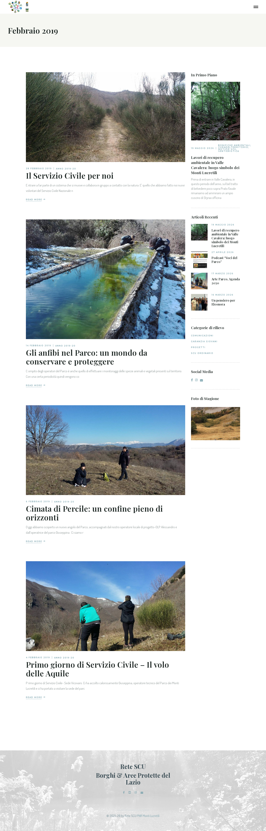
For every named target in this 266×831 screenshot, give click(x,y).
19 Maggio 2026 (202, 148)
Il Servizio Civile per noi (70, 175)
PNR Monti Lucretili (148, 816)
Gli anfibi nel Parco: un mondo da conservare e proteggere (86, 356)
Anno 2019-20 (66, 168)
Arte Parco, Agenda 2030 (225, 281)
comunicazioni (202, 335)
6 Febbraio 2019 (38, 501)
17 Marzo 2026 (222, 273)
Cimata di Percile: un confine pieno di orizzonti (94, 512)
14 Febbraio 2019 (38, 345)
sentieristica (228, 151)
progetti (198, 347)
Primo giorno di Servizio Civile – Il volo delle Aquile (97, 668)
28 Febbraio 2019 (39, 168)
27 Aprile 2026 (222, 252)
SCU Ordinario (202, 353)
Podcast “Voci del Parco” (224, 260)
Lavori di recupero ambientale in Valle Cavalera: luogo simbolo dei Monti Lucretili (215, 165)
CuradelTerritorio (233, 147)
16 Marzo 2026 (222, 295)
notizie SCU (227, 149)
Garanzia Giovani (204, 341)
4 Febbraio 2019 (38, 657)
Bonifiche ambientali (234, 145)
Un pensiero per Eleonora (223, 302)
